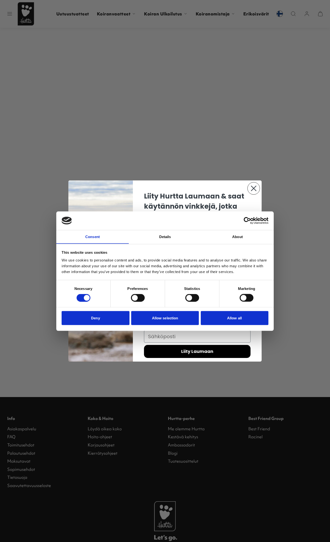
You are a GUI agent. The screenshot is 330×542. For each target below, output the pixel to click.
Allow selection (165, 318)
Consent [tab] (92, 236)
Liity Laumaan (197, 351)
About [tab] (237, 236)
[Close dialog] (254, 188)
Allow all (234, 318)
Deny (95, 318)
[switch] (138, 298)
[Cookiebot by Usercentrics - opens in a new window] (247, 220)
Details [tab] (165, 236)
